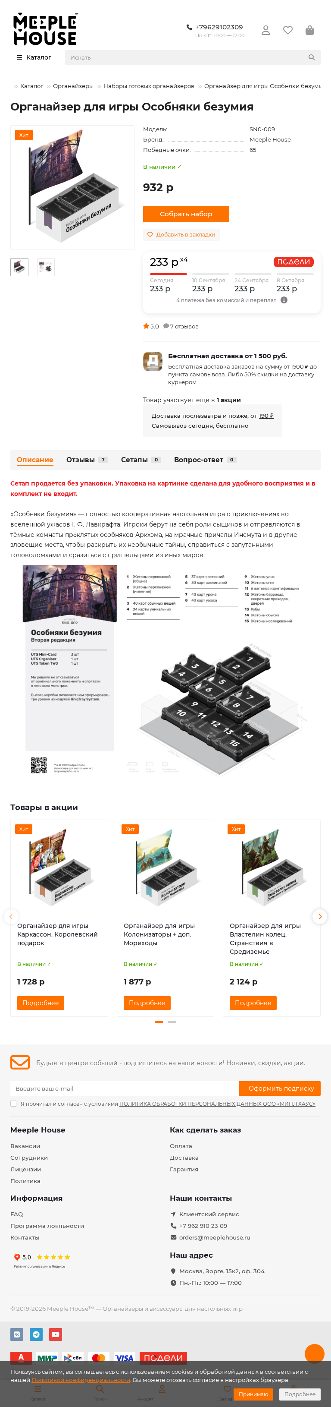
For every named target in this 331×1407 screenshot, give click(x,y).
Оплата (181, 1145)
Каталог (31, 85)
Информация (36, 1198)
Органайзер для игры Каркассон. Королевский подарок (57, 934)
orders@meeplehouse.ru (214, 1237)
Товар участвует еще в (192, 400)
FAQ (16, 1214)
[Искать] (311, 57)
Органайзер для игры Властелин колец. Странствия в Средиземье (265, 939)
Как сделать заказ (205, 1130)
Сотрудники (29, 1157)
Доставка (184, 1157)
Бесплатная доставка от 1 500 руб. (227, 356)
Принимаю (253, 1394)
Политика (25, 1180)
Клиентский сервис (209, 1214)
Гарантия (184, 1169)
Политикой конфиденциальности (80, 1379)
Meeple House (270, 139)
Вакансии (25, 1145)
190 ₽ (266, 415)
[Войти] (266, 30)
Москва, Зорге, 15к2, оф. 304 (222, 1271)
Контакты (25, 1237)
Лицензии (25, 1169)
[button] (11, 916)
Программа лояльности (47, 1225)
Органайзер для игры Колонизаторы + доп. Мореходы (159, 934)
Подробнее (299, 1394)
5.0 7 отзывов (174, 326)
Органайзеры (73, 85)
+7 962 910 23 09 (203, 1225)
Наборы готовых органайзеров (148, 85)
